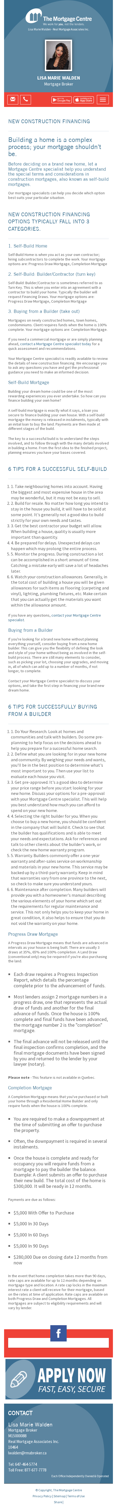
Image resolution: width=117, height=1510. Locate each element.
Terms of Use (76, 1496)
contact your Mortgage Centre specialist (54, 617)
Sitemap (59, 1496)
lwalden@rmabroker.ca (27, 1452)
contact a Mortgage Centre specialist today (55, 343)
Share (58, 1502)
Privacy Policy (42, 1496)
